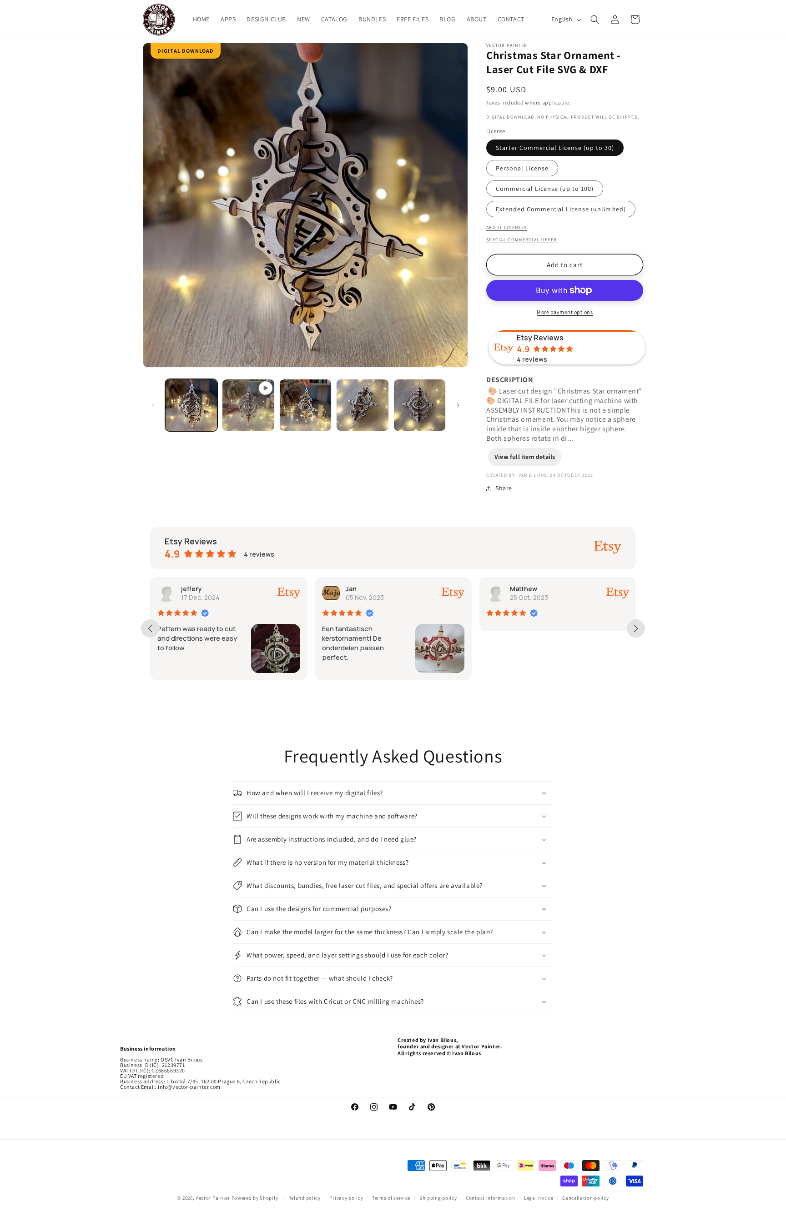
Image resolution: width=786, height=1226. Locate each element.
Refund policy (304, 1198)
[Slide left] (153, 405)
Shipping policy (438, 1198)
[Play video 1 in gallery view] (248, 405)
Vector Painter (213, 1198)
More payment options (565, 312)
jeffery (191, 589)
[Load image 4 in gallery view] (419, 405)
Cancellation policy (585, 1198)
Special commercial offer (521, 240)
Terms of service (391, 1198)
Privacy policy (346, 1198)
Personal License (522, 168)
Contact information (490, 1198)
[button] (595, 20)
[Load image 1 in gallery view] (191, 405)
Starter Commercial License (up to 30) (555, 148)
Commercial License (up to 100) (545, 188)
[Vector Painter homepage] (159, 19)
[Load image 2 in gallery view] (305, 405)
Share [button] (503, 488)
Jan (351, 589)
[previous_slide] (150, 628)
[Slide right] (458, 405)
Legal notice (538, 1198)
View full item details (524, 457)
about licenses (506, 227)
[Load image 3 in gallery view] (362, 405)
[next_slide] (636, 628)
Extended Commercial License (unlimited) (561, 209)
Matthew (523, 589)
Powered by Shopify (255, 1198)
